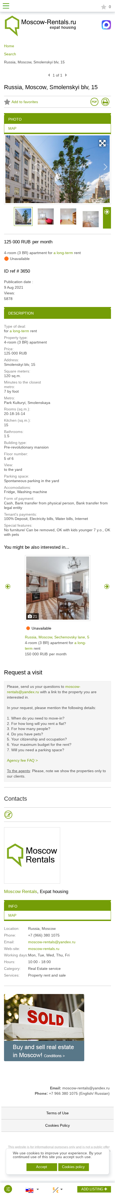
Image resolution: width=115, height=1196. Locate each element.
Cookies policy (73, 1167)
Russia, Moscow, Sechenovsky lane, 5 (57, 637)
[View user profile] (32, 855)
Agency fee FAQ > (22, 760)
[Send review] (8, 814)
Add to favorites (24, 102)
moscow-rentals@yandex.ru (51, 942)
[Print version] (105, 101)
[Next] (66, 75)
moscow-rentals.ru (43, 948)
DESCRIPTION (21, 313)
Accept (41, 1167)
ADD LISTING (92, 1189)
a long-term (63, 253)
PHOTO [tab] (15, 119)
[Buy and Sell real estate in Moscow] (44, 1027)
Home (9, 46)
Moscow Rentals (20, 891)
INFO (12, 906)
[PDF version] (94, 101)
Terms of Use (57, 1113)
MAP (12, 915)
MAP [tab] (12, 128)
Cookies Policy (57, 1125)
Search (10, 54)
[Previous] (49, 75)
